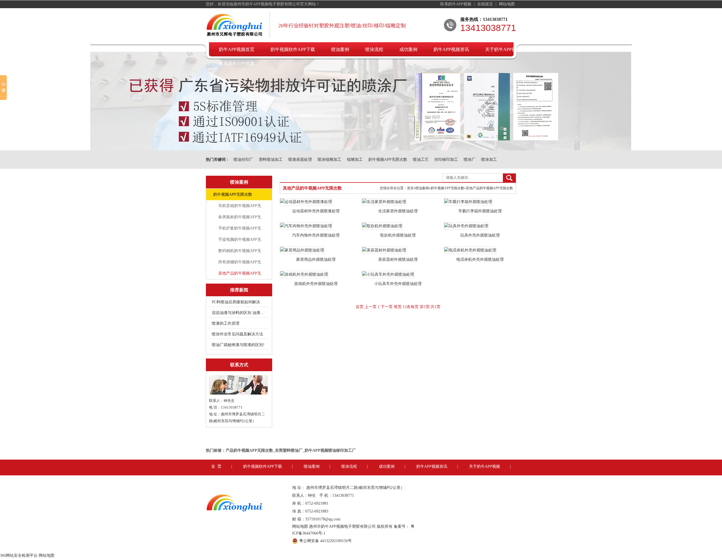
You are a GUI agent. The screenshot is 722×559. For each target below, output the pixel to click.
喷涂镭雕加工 (329, 159)
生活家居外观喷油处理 (398, 211)
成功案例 (408, 49)
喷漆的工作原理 (225, 323)
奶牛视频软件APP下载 (292, 49)
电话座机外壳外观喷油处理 (480, 259)
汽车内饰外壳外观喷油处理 (316, 235)
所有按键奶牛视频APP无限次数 (239, 264)
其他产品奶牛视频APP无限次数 (239, 275)
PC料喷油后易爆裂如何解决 (236, 302)
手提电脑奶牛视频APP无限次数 (239, 241)
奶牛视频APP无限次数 (387, 159)
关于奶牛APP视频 (503, 49)
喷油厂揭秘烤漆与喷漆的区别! (238, 345)
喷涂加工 (489, 159)
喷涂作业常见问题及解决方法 (237, 334)
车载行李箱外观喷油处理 (480, 211)
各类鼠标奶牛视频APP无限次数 (239, 219)
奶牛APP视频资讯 (451, 49)
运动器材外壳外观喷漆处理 (316, 211)
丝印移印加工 (446, 159)
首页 (410, 188)
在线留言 (485, 4)
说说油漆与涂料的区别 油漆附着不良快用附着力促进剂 (238, 313)
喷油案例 (340, 49)
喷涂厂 (470, 159)
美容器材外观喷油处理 (398, 259)
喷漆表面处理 (300, 159)
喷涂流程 (374, 49)
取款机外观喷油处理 (398, 235)
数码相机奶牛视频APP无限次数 (239, 253)
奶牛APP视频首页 (236, 49)
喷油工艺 (421, 159)
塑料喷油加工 (271, 159)
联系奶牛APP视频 (456, 4)
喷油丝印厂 (243, 159)
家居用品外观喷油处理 (316, 259)
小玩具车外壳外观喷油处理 (398, 284)
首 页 (216, 466)
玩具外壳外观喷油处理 (480, 235)
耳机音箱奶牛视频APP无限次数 (239, 207)
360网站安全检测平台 (19, 555)
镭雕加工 (355, 159)
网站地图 (507, 4)
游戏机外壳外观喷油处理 (316, 284)
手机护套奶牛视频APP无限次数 (239, 230)
